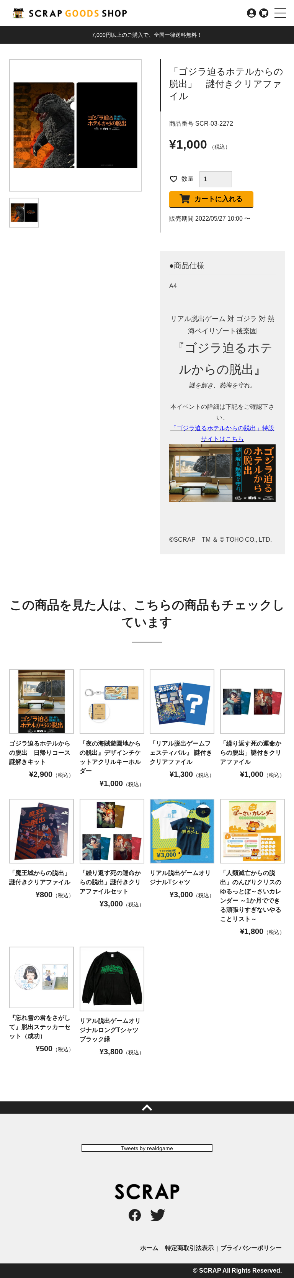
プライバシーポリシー (251, 1248)
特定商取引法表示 (189, 1248)
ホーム (149, 1248)
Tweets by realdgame (147, 1148)
